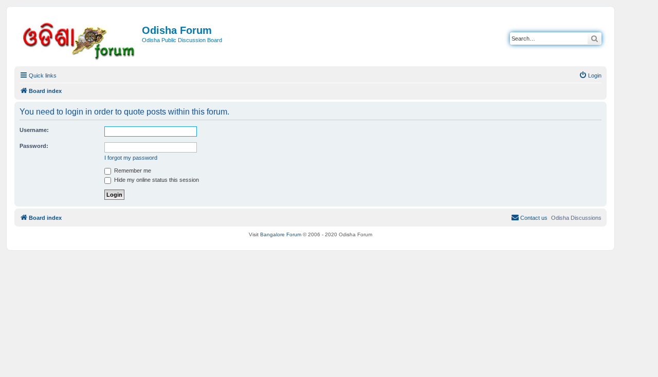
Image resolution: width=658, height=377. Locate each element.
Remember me (132, 170)
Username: (34, 130)
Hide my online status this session (156, 180)
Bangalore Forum (280, 234)
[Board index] (79, 39)
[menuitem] (590, 75)
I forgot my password (130, 158)
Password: (34, 146)
